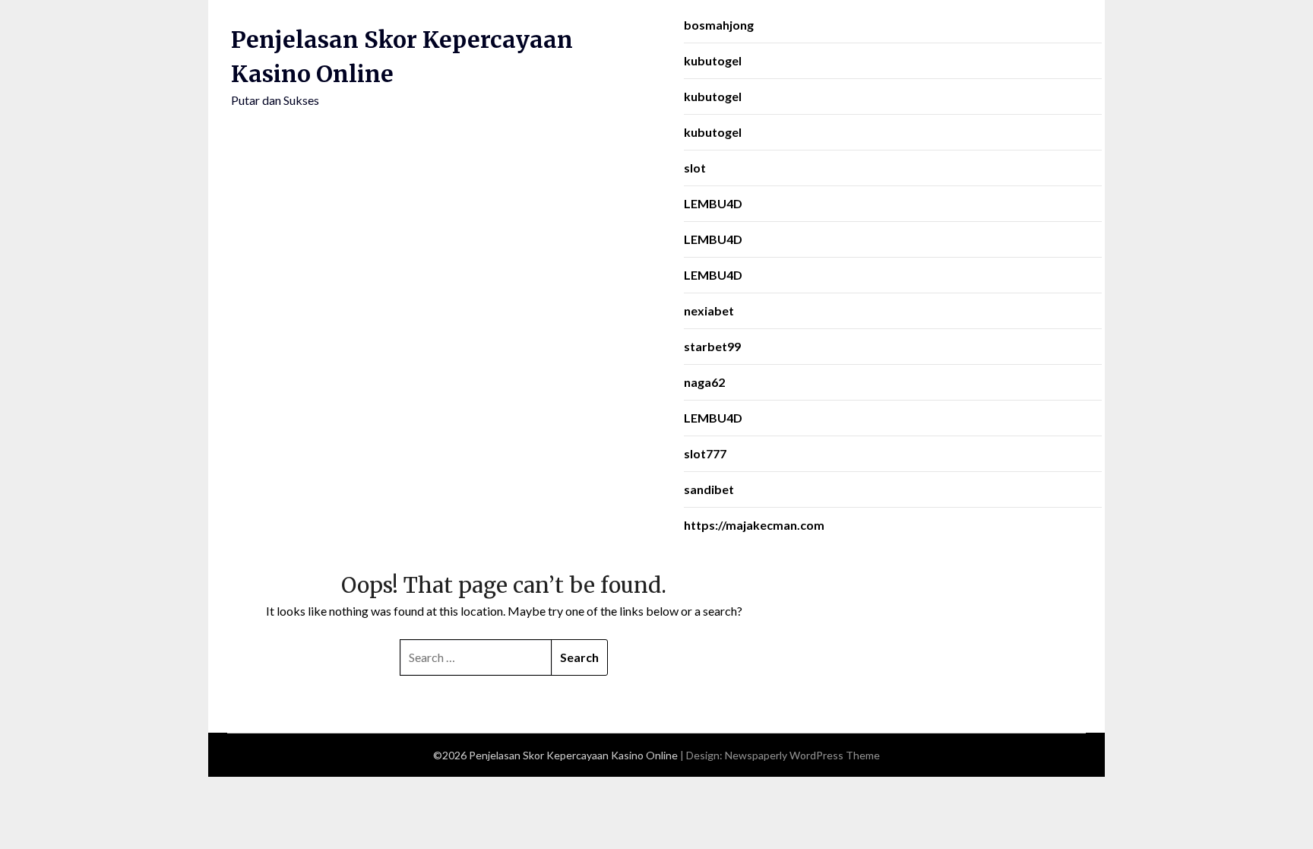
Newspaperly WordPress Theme (802, 755)
